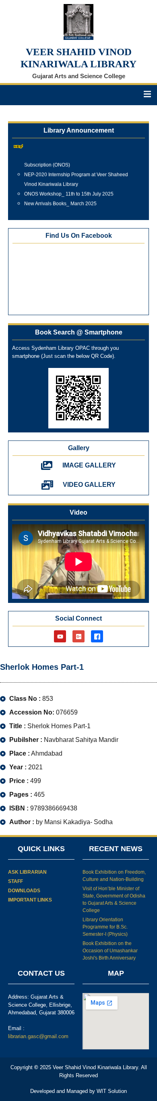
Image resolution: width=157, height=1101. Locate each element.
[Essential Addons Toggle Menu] (147, 95)
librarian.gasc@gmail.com (38, 1036)
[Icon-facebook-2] (97, 636)
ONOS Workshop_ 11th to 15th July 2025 (69, 192)
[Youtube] (60, 636)
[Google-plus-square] (78, 636)
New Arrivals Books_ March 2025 (60, 201)
